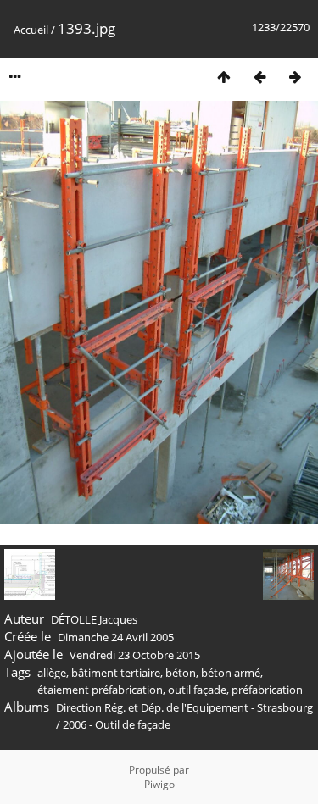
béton (180, 672)
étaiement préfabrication (100, 689)
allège (51, 672)
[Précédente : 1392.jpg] (259, 76)
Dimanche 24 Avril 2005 (116, 637)
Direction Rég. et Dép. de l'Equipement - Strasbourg (184, 707)
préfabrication (267, 689)
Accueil (31, 29)
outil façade (197, 689)
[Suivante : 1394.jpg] (295, 76)
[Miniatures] (224, 76)
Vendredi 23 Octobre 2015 (135, 655)
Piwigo (159, 784)
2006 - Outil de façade (116, 724)
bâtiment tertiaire (115, 672)
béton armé (230, 672)
